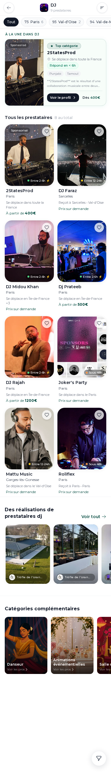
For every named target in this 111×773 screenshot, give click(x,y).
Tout (11, 22)
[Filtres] (98, 758)
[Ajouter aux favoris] (47, 131)
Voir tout (90, 516)
